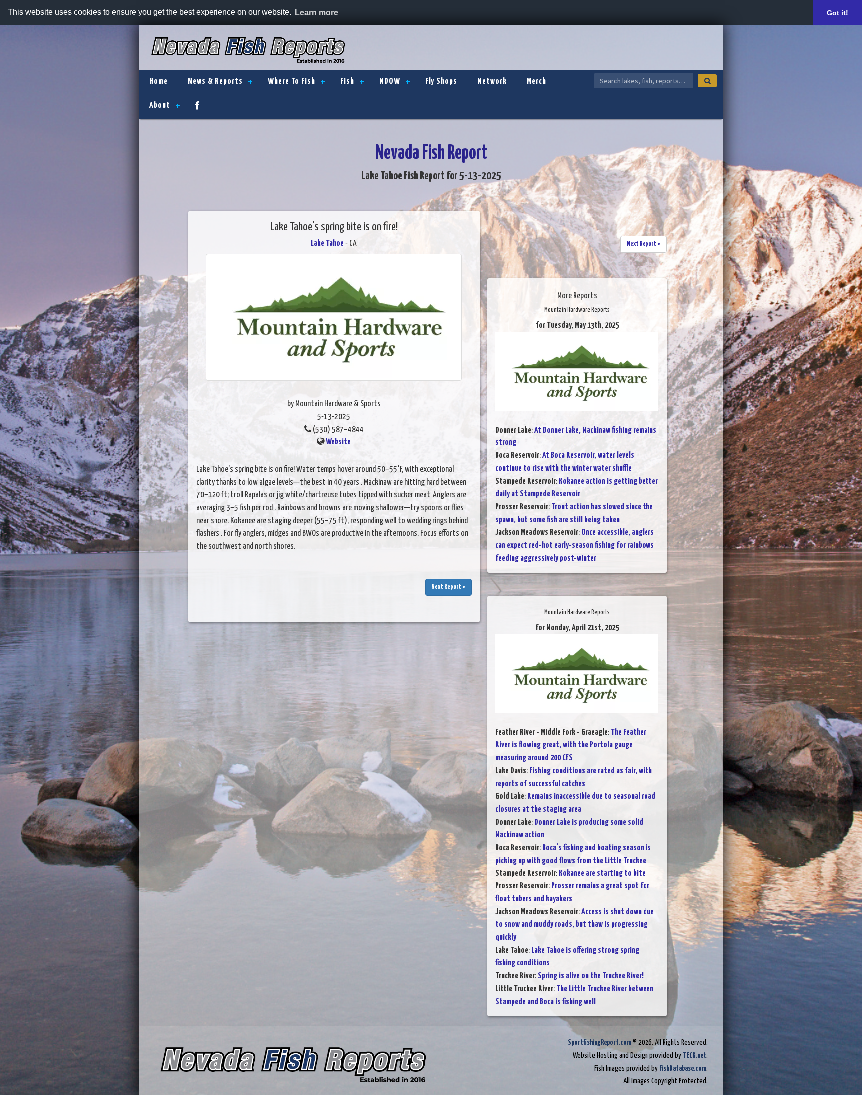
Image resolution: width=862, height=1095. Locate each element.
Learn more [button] (316, 12)
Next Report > (448, 587)
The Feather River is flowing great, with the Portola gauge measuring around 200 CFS (570, 745)
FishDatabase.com (682, 1068)
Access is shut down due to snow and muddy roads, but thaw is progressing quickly (574, 925)
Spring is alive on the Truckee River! (591, 976)
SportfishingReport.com (599, 1042)
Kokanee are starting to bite (602, 873)
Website (338, 442)
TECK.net (694, 1055)
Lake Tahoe (327, 243)
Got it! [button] (837, 13)
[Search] (707, 80)
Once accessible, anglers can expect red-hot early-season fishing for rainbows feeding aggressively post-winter (574, 545)
